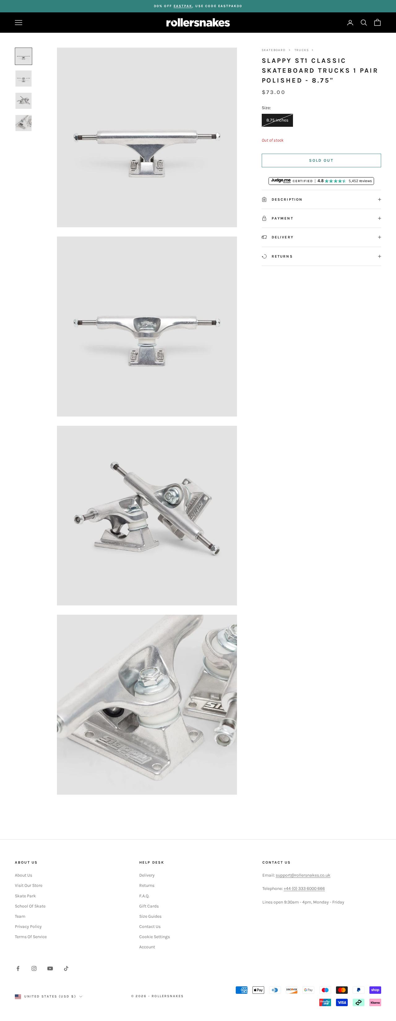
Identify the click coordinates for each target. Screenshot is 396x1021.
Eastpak (183, 6)
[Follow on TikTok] (66, 968)
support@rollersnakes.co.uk (303, 875)
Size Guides (150, 916)
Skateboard (274, 50)
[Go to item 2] (23, 78)
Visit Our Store (28, 885)
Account (147, 947)
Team (20, 916)
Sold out (321, 160)
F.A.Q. (144, 896)
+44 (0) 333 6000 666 (304, 888)
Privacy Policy (28, 926)
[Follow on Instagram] (34, 968)
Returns (146, 885)
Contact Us (150, 926)
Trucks (302, 50)
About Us (23, 875)
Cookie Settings (154, 936)
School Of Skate (30, 906)
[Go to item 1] (23, 56)
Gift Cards (149, 906)
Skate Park (25, 896)
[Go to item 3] (23, 100)
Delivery (147, 875)
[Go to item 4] (23, 123)
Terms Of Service (31, 936)
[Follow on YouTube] (50, 968)
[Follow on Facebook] (18, 968)
